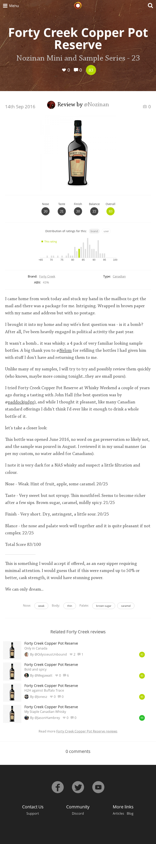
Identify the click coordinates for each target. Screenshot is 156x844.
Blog (130, 813)
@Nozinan (96, 105)
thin (69, 606)
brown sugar (103, 606)
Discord (78, 813)
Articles (118, 813)
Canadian (119, 276)
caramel (126, 606)
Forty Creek (47, 276)
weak (41, 606)
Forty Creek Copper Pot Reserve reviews (86, 731)
